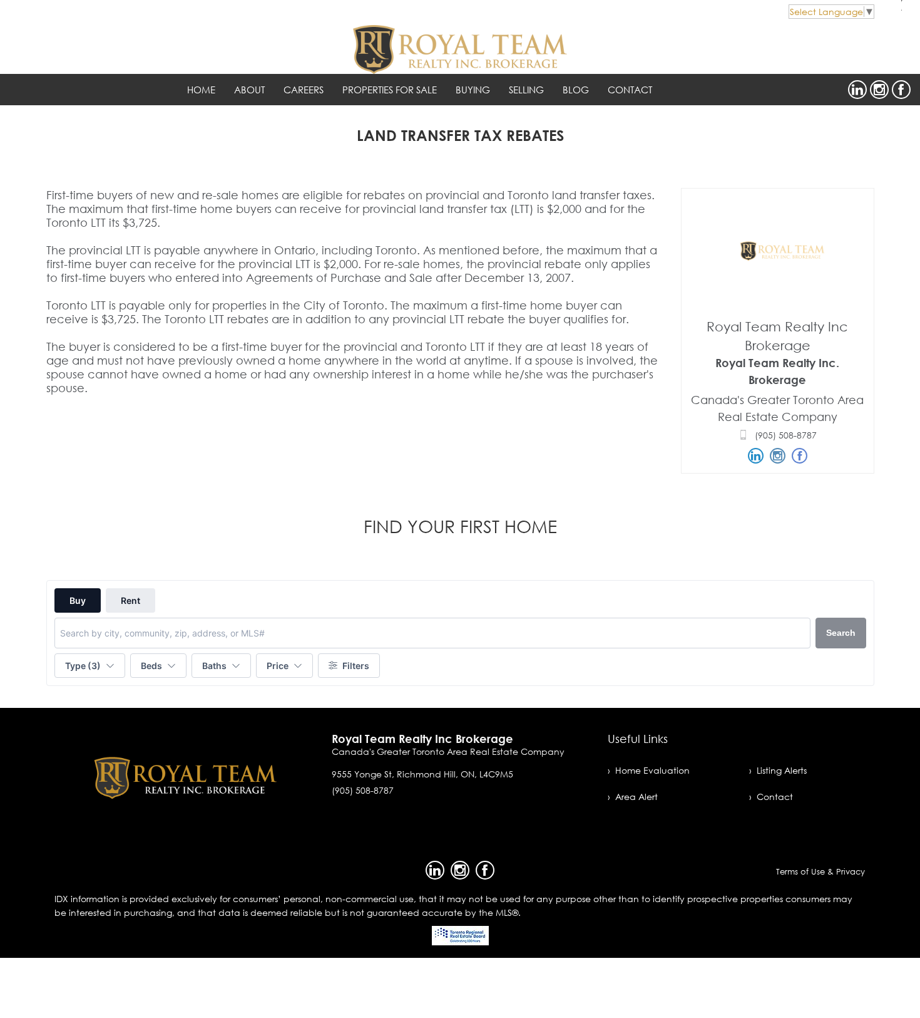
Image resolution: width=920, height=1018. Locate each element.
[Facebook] (901, 89)
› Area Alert (633, 796)
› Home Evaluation (649, 770)
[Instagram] (879, 89)
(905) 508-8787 (786, 435)
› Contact (771, 796)
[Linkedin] (857, 89)
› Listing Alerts (778, 770)
